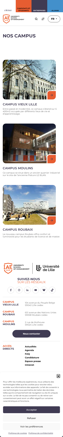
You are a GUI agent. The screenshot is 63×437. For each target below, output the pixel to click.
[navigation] (43, 19)
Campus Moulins (18, 168)
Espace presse (33, 361)
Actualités (30, 346)
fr (53, 18)
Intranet (29, 365)
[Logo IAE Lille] (31, 268)
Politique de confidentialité (40, 433)
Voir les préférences (31, 426)
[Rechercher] (36, 19)
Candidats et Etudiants (23, 9)
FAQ (27, 354)
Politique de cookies (17, 433)
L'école (7, 10)
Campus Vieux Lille (20, 104)
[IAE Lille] (13, 19)
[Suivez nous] (10, 290)
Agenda (29, 350)
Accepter (31, 409)
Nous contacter (31, 333)
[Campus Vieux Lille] (29, 79)
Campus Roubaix (18, 229)
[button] (58, 375)
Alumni (55, 10)
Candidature (32, 357)
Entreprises (39, 10)
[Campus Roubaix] (29, 205)
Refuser (31, 418)
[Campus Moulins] (29, 143)
